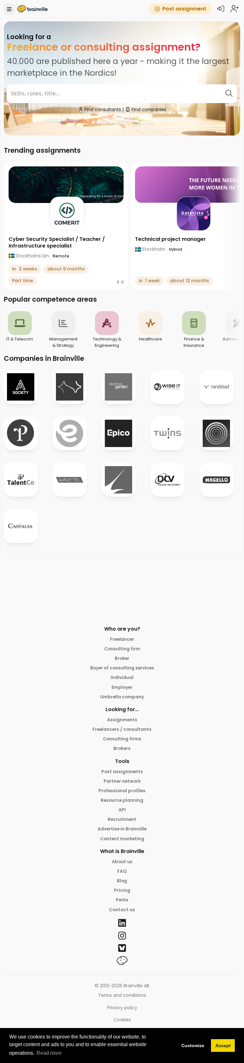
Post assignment (184, 8)
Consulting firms (122, 739)
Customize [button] (192, 1045)
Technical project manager (170, 239)
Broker (122, 658)
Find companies (149, 109)
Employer (122, 687)
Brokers (122, 748)
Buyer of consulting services (122, 668)
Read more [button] (49, 1053)
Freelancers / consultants (122, 729)
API (122, 810)
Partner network (122, 781)
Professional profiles (122, 790)
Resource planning (122, 800)
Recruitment (122, 819)
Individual (122, 677)
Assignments (122, 720)
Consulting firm (122, 649)
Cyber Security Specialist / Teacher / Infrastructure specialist (57, 242)
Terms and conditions (122, 995)
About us (122, 861)
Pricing (122, 890)
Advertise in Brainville (122, 829)
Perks (122, 900)
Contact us (122, 909)
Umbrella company (122, 697)
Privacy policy (122, 1007)
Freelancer (122, 639)
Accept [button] (223, 1045)
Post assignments (122, 771)
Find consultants (103, 109)
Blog (122, 881)
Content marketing (122, 839)
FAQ (122, 871)
